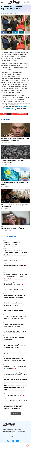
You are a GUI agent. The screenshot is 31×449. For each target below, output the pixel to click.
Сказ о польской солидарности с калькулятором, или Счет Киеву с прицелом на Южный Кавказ (13, 406)
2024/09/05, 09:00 (6, 142)
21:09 (5, 329)
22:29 (5, 293)
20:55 (5, 335)
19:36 (5, 377)
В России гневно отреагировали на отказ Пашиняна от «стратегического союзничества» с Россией (14, 345)
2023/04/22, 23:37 (6, 186)
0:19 (5, 256)
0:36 (5, 248)
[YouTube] (17, 441)
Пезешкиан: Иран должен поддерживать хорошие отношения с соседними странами (15, 276)
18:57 (5, 403)
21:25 (5, 322)
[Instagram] (4, 441)
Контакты (13, 436)
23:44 (5, 268)
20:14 (5, 356)
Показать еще (15, 413)
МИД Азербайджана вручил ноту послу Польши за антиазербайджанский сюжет (14, 387)
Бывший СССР (5, 135)
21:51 (5, 314)
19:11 (5, 398)
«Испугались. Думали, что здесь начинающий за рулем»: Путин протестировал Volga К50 (12, 244)
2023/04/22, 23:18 (6, 208)
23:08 (5, 280)
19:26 (5, 383)
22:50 (5, 287)
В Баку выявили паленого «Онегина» (14, 270)
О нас (7, 436)
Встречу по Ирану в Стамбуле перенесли (15, 400)
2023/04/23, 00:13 (6, 164)
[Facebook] (13, 441)
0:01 (5, 263)
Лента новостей (9, 237)
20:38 (5, 341)
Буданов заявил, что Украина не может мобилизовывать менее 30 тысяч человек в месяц (14, 318)
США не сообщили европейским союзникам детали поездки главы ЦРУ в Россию (15, 252)
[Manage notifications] (27, 445)
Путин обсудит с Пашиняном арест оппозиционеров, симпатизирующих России (14, 360)
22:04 (5, 308)
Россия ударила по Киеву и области (14, 265)
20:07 (5, 364)
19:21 (5, 391)
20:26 (5, 350)
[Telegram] (8, 441)
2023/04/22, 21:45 (6, 230)
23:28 (5, 272)
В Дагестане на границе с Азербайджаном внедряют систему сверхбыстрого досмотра (13, 303)
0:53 (5, 240)
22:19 (5, 300)
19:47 (5, 370)
